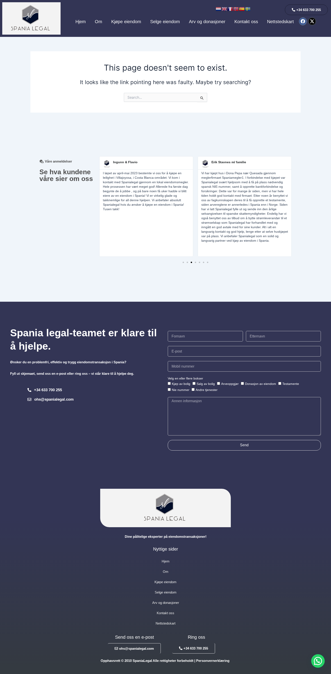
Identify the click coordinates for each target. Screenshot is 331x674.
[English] (224, 8)
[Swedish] (248, 8)
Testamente (290, 384)
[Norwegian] (236, 8)
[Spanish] (242, 8)
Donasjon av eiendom (260, 384)
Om (98, 21)
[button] (183, 262)
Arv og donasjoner (207, 21)
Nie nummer (180, 390)
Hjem (80, 21)
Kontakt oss (246, 21)
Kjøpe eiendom (126, 21)
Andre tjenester (207, 390)
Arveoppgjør (230, 384)
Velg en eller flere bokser (185, 378)
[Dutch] (219, 8)
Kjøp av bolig (181, 384)
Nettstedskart (280, 21)
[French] (230, 8)
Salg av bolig (206, 384)
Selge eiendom (165, 21)
